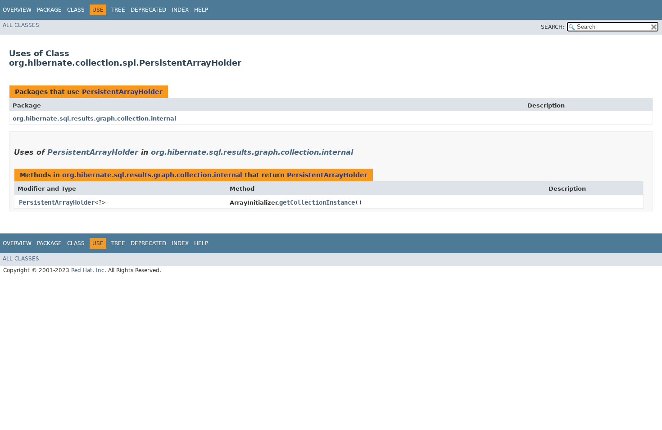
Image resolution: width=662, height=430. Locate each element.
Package (49, 10)
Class (76, 10)
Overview (17, 10)
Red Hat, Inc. (88, 270)
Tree (118, 10)
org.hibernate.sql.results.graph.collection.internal (94, 118)
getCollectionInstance (317, 202)
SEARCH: (552, 27)
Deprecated (148, 10)
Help (201, 10)
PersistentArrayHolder (122, 91)
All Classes (21, 25)
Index (180, 10)
